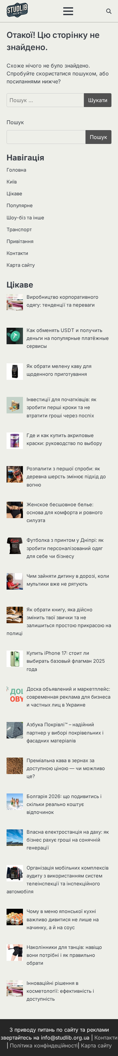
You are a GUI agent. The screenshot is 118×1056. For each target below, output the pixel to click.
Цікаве (14, 194)
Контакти (17, 253)
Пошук (15, 122)
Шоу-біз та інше (25, 218)
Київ (12, 182)
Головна (16, 170)
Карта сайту (21, 265)
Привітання (20, 241)
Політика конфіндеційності (44, 1045)
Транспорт (19, 230)
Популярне (20, 205)
